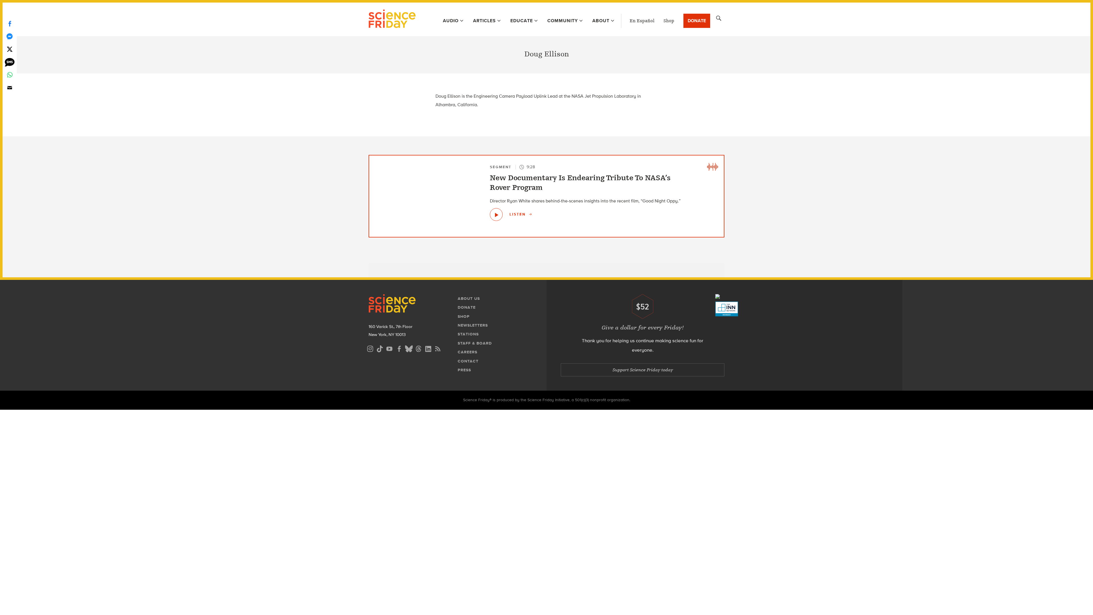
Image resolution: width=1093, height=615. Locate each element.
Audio (451, 20)
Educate (521, 20)
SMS (10, 62)
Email (10, 87)
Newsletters (473, 325)
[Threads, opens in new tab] (418, 348)
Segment (500, 167)
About (600, 20)
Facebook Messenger (10, 36)
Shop (668, 20)
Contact (468, 361)
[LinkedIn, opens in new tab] (428, 348)
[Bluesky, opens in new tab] (408, 348)
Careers (467, 352)
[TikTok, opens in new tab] (379, 348)
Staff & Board (475, 343)
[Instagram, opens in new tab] (370, 348)
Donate (697, 20)
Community (562, 20)
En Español (642, 20)
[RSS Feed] (437, 348)
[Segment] (712, 166)
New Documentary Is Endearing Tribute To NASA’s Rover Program (580, 183)
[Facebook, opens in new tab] (399, 348)
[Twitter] (10, 49)
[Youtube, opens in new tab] (389, 348)
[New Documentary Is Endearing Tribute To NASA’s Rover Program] (496, 214)
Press (464, 370)
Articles (484, 20)
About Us (469, 298)
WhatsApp (10, 74)
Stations (468, 334)
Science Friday (392, 19)
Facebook (10, 23)
